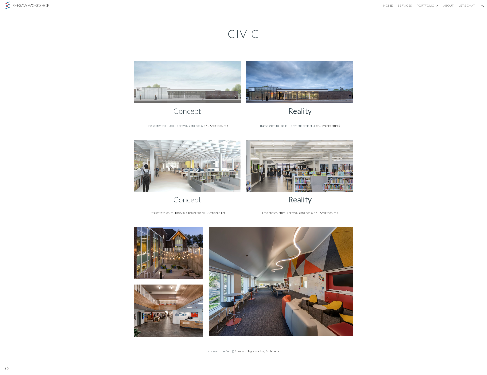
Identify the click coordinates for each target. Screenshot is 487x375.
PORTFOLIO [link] (425, 5)
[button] (482, 5)
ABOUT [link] (448, 5)
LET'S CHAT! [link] (467, 5)
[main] (243, 33)
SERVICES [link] (405, 5)
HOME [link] (388, 5)
